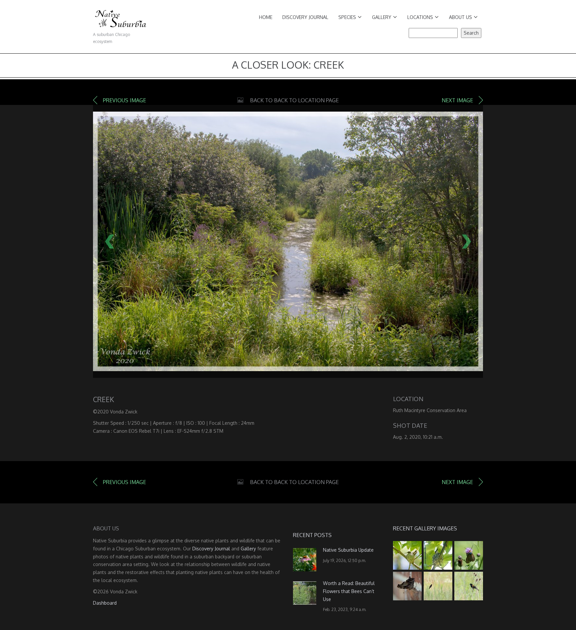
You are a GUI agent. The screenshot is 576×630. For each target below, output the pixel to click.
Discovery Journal (305, 17)
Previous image (124, 100)
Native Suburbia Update (348, 550)
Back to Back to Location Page (294, 100)
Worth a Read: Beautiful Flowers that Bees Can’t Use (349, 591)
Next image (457, 100)
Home (265, 17)
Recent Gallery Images (425, 528)
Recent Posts (312, 535)
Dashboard (105, 603)
